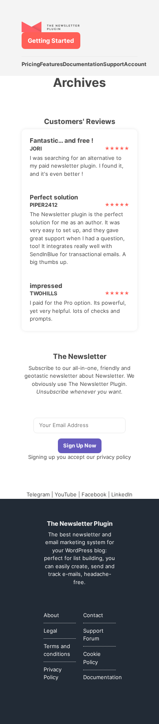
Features (51, 64)
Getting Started (51, 40)
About (51, 615)
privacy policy (114, 457)
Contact (93, 615)
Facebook (94, 494)
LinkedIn (121, 494)
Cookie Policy (92, 658)
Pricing (31, 64)
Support (113, 64)
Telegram (38, 494)
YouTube (66, 494)
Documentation (83, 64)
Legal (50, 630)
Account (135, 64)
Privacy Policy (53, 673)
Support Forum (93, 634)
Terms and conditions (57, 650)
